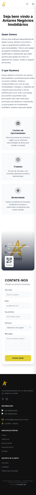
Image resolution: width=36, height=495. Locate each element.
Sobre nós (5, 439)
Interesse (8, 323)
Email (7, 301)
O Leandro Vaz (21, 484)
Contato (5, 451)
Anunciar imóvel (7, 447)
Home (4, 435)
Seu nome (8, 290)
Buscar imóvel (7, 443)
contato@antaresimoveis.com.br (16, 420)
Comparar (5, 467)
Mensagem (9, 334)
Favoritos (5, 463)
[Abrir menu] (33, 4)
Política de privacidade (10, 471)
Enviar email (18, 358)
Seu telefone (9, 312)
